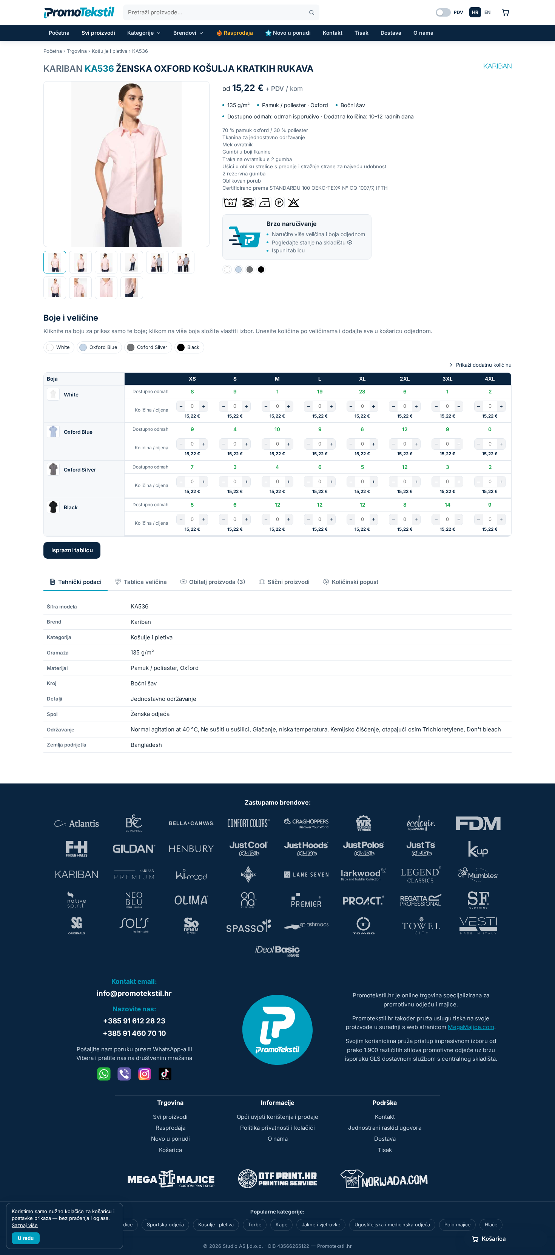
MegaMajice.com (471, 1027)
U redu (26, 1238)
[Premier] (306, 900)
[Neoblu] (134, 900)
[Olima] (191, 900)
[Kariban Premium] (134, 874)
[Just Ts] (421, 848)
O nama (423, 32)
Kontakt (332, 32)
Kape (281, 1224)
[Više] (203, 406)
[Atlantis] (76, 823)
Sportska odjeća (165, 1224)
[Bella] (191, 823)
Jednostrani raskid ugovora (384, 1127)
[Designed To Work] (363, 823)
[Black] (261, 269)
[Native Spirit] (76, 900)
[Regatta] (421, 900)
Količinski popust (355, 581)
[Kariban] (498, 66)
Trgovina (77, 51)
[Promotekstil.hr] (79, 12)
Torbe (254, 1224)
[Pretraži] (311, 12)
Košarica (170, 1150)
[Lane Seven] (306, 874)
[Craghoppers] (306, 823)
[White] (227, 269)
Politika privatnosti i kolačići (277, 1127)
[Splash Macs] (306, 925)
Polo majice (457, 1224)
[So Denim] (191, 925)
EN (487, 12)
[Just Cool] (249, 848)
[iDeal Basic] (277, 951)
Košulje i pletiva (109, 51)
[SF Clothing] (478, 900)
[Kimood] (191, 874)
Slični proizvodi (289, 581)
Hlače (491, 1224)
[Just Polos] (363, 848)
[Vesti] (478, 925)
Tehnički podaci (80, 581)
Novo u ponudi (292, 32)
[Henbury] (191, 848)
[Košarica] (505, 12)
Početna (59, 32)
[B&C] (134, 823)
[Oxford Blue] (238, 269)
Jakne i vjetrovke (321, 1224)
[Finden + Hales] (76, 848)
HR (475, 12)
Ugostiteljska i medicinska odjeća (392, 1224)
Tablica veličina (145, 581)
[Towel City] (421, 925)
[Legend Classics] (421, 874)
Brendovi (184, 32)
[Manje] (181, 406)
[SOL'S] (134, 925)
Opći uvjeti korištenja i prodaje (277, 1116)
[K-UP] (478, 848)
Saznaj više (25, 1225)
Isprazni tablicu (72, 550)
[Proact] (363, 900)
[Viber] (124, 1074)
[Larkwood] (363, 874)
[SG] (76, 925)
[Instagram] (145, 1074)
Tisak (361, 32)
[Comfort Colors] (249, 823)
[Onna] (249, 900)
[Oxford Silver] (249, 269)
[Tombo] (363, 925)
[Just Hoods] (306, 848)
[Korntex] (249, 874)
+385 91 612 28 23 (134, 1021)
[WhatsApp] (104, 1074)
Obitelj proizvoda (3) (217, 581)
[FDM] (478, 823)
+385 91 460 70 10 (134, 1033)
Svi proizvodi (98, 32)
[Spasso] (249, 925)
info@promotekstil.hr (134, 993)
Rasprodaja (238, 32)
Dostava (391, 32)
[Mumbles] (478, 874)
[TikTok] (165, 1074)
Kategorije (140, 32)
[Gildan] (134, 848)
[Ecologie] (421, 823)
